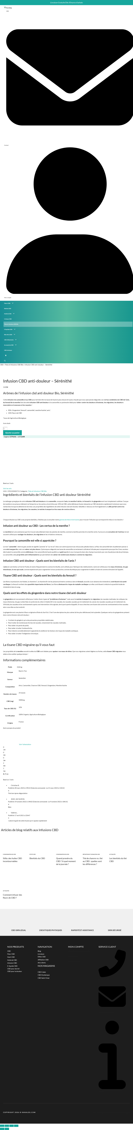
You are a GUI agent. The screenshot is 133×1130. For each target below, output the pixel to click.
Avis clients (42, 963)
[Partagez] (7, 1126)
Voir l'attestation (25, 744)
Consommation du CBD (9, 854)
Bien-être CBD (8, 334)
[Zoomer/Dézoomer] (16, 1126)
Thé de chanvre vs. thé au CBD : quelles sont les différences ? (92, 861)
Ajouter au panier (12, 433)
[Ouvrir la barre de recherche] (68, 360)
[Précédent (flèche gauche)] (2, 1129)
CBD (7, 11)
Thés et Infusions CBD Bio (11, 324)
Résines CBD (7, 308)
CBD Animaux (8, 350)
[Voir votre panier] (68, 355)
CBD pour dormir (13, 969)
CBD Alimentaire (9, 340)
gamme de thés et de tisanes (69, 520)
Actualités (112, 854)
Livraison (41, 954)
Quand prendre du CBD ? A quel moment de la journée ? (66, 861)
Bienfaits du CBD (37, 858)
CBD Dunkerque (44, 975)
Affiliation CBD (43, 960)
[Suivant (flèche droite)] (7, 1129)
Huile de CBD (7, 314)
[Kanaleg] (8, 7)
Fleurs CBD (7, 303)
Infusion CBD (12, 963)
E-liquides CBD (8, 329)
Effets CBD (33, 854)
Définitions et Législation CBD (91, 854)
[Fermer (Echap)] (2, 1126)
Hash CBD (11, 957)
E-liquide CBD (12, 966)
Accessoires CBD (9, 345)
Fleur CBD (11, 954)
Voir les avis (7, 488)
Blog (39, 951)
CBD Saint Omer (44, 978)
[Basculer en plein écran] (11, 1126)
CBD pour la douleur (14, 971)
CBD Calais (42, 972)
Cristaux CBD (8, 319)
